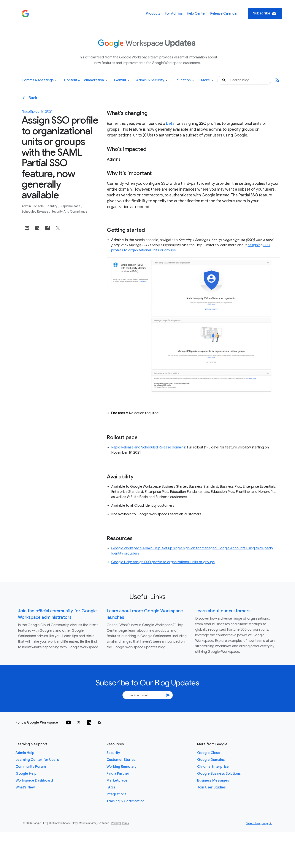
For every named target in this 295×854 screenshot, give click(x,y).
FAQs (110, 787)
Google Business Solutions (219, 773)
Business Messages (213, 780)
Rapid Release (71, 206)
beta (170, 123)
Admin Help (25, 753)
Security (113, 753)
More (207, 80)
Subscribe (265, 13)
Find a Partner (117, 773)
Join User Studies (211, 787)
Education (184, 80)
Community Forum (31, 767)
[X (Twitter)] (79, 722)
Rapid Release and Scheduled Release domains (148, 447)
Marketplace (116, 780)
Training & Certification (125, 801)
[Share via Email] (27, 228)
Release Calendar (224, 13)
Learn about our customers (223, 611)
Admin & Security (151, 80)
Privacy (115, 823)
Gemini (121, 80)
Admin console (33, 206)
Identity (52, 206)
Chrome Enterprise (213, 767)
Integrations (116, 794)
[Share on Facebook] (47, 228)
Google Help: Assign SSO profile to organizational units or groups (163, 562)
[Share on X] (58, 228)
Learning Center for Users (37, 760)
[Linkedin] (89, 722)
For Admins (174, 13)
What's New (25, 787)
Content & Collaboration (85, 80)
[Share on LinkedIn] (37, 228)
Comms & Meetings (39, 80)
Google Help (26, 773)
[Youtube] (68, 722)
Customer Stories (120, 760)
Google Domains (211, 760)
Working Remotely (121, 767)
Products (153, 13)
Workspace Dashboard (34, 780)
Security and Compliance (69, 211)
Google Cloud (208, 753)
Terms (125, 823)
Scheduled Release (35, 211)
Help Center (196, 13)
